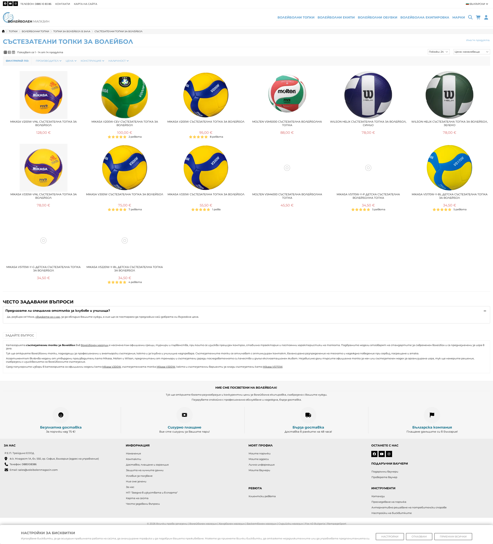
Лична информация (262, 464)
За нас (130, 486)
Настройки (389, 536)
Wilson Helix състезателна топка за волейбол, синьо (368, 123)
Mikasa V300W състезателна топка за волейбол (124, 194)
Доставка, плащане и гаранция (147, 464)
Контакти (62, 3)
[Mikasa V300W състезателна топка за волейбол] (125, 168)
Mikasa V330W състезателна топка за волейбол (206, 194)
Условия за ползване (139, 475)
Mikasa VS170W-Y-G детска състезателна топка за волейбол (43, 268)
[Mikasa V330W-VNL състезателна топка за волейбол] (43, 168)
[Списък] (9, 52)
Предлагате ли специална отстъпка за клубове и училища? (57, 310)
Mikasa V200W (111, 366)
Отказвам (419, 536)
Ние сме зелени (136, 481)
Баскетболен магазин (262, 523)
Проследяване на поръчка (388, 501)
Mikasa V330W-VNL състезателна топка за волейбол (43, 196)
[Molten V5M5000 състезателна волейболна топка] (287, 95)
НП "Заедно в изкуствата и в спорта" (152, 492)
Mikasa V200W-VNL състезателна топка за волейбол (43, 123)
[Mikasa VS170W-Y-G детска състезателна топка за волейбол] (43, 240)
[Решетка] (5, 52)
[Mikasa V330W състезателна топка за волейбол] (206, 168)
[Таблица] (13, 52)
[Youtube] (10, 3)
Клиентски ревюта (262, 496)
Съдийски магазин (290, 523)
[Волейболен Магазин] (26, 17)
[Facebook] (5, 3)
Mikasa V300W (166, 366)
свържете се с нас (47, 316)
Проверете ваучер (384, 477)
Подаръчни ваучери (384, 471)
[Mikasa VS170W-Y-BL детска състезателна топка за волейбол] (449, 168)
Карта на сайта (85, 3)
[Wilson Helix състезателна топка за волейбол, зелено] (449, 95)
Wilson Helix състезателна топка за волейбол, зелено (449, 123)
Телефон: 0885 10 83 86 (35, 3)
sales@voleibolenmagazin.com (38, 469)
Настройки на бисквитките (391, 513)
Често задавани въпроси (143, 503)
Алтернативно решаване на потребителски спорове (409, 507)
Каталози (378, 496)
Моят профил (260, 445)
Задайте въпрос (19, 335)
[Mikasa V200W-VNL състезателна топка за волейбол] (43, 95)
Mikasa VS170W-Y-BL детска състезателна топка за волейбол (449, 196)
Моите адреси (259, 459)
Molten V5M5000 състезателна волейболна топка (287, 123)
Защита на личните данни (144, 470)
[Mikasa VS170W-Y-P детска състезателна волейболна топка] (368, 168)
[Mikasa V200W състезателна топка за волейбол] (206, 95)
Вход (486, 17)
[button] (458, 17)
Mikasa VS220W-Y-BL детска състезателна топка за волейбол (124, 268)
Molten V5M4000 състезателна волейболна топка (287, 196)
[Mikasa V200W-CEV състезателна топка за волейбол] (125, 95)
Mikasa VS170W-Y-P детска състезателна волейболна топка (368, 196)
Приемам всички (453, 536)
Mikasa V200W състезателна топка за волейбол (205, 121)
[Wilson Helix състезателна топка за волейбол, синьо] (368, 95)
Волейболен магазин (94, 345)
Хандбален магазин (232, 523)
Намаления (133, 453)
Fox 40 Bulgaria (315, 523)
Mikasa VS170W (273, 366)
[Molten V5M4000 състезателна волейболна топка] (287, 168)
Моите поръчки (260, 453)
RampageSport (336, 523)
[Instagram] (15, 3)
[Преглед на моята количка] (478, 17)
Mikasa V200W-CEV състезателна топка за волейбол (124, 123)
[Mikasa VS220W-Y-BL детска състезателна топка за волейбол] (125, 240)
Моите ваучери (259, 470)
